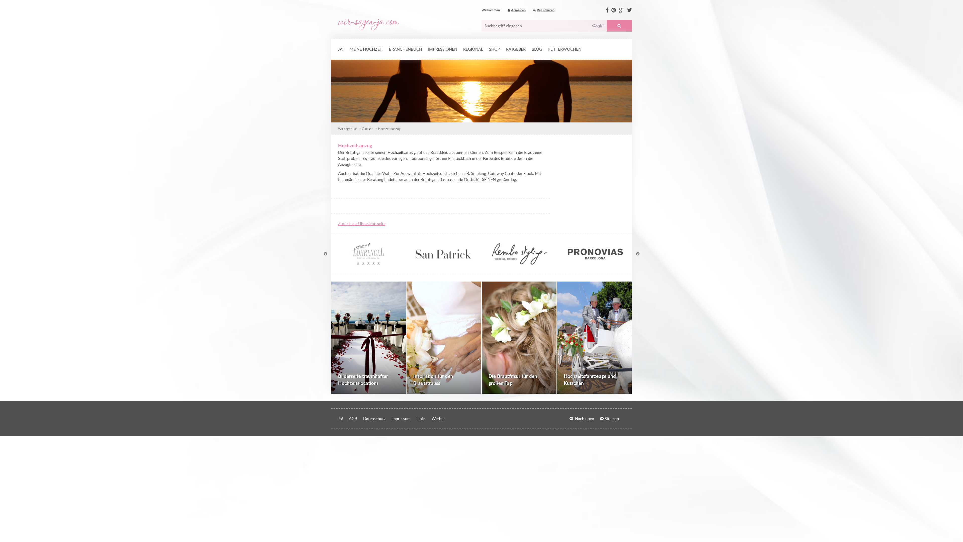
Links (421, 418)
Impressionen (442, 49)
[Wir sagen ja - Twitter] (629, 10)
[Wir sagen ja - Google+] (621, 10)
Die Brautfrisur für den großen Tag (513, 380)
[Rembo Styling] (519, 263)
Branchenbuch (405, 49)
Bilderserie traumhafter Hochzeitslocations (363, 380)
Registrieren (545, 10)
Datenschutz (374, 418)
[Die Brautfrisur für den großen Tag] (519, 338)
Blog (537, 49)
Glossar (367, 128)
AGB (353, 418)
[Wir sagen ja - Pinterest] (613, 10)
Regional (473, 49)
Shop (494, 49)
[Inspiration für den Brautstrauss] (444, 338)
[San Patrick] (443, 263)
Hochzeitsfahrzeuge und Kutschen (590, 380)
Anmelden (518, 10)
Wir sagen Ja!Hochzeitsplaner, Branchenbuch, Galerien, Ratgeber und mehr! (368, 25)
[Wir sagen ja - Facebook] (607, 10)
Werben (439, 418)
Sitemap (612, 418)
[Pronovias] (595, 263)
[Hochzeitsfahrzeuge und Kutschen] (594, 338)
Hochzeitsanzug (389, 128)
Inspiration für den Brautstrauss (433, 380)
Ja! (341, 49)
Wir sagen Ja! (347, 128)
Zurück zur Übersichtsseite (361, 223)
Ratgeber (516, 49)
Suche (619, 26)
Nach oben (584, 418)
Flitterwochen (564, 49)
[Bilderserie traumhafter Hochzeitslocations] (368, 338)
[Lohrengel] (367, 263)
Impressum (401, 418)
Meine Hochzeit (366, 49)
